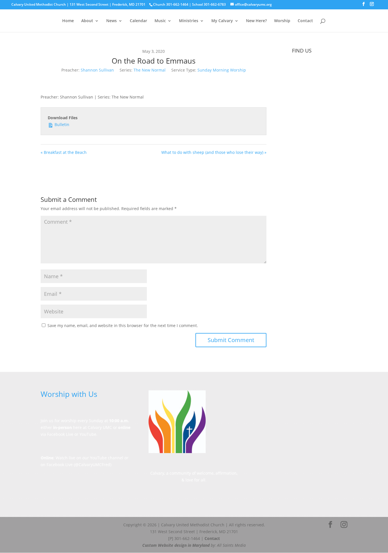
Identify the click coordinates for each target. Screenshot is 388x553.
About (87, 21)
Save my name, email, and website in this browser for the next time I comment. (122, 325)
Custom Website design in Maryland (176, 545)
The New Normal (149, 70)
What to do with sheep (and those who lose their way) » (213, 152)
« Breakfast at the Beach (64, 152)
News (111, 21)
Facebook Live (60, 464)
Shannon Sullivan (97, 70)
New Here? (256, 21)
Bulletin (61, 124)
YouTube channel (106, 457)
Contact (305, 21)
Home (68, 21)
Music (160, 21)
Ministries (188, 21)
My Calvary (222, 21)
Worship (282, 21)
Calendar (138, 21)
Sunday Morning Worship (221, 70)
